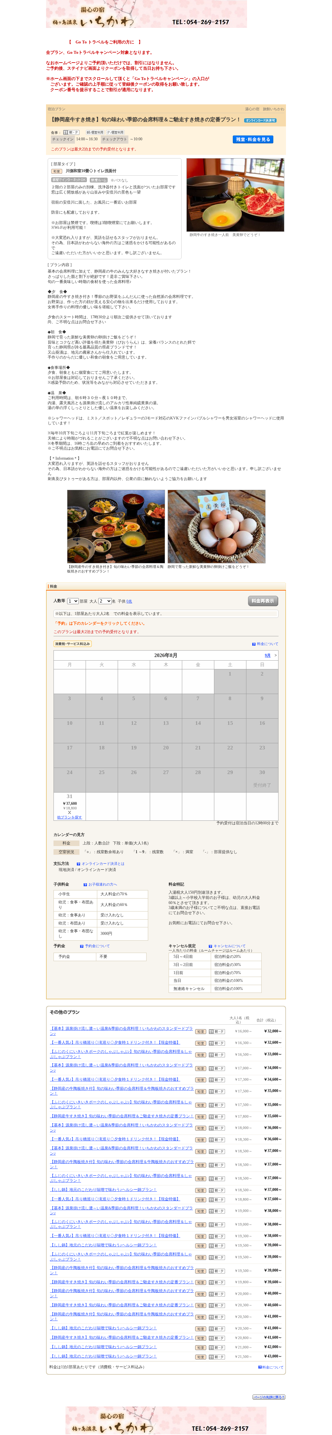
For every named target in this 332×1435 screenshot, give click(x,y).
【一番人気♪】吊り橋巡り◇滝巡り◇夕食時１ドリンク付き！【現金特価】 (115, 1042)
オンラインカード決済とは (103, 863)
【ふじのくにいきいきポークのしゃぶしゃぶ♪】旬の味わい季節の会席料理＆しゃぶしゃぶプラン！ (121, 1054)
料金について (268, 644)
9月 (268, 655)
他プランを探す (69, 817)
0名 (129, 601)
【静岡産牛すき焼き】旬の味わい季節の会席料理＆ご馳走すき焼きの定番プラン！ (122, 1116)
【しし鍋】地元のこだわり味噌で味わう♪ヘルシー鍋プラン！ (103, 1189)
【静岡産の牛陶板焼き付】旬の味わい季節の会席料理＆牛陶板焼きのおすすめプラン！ (122, 1091)
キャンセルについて (230, 946)
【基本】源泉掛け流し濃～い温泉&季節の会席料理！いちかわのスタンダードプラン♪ (121, 1031)
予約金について (97, 946)
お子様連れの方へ (103, 884)
